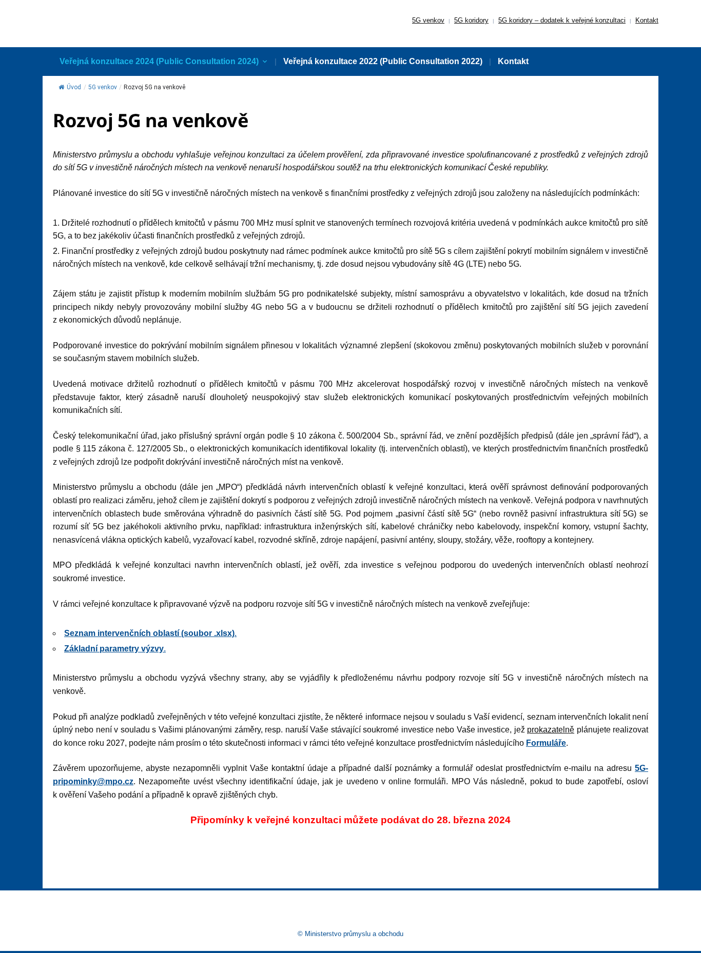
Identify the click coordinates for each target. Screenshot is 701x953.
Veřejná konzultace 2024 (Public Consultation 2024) (159, 61)
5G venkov (428, 20)
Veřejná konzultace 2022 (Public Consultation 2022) (382, 61)
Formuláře (546, 743)
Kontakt (646, 20)
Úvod (74, 87)
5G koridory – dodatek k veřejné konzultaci (562, 20)
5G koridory (471, 20)
